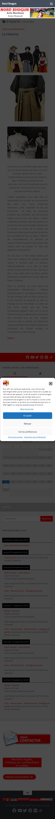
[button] (50, 383)
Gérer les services (26, 409)
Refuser (27, 423)
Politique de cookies (15, 437)
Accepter (27, 415)
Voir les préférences (27, 432)
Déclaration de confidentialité (35, 437)
